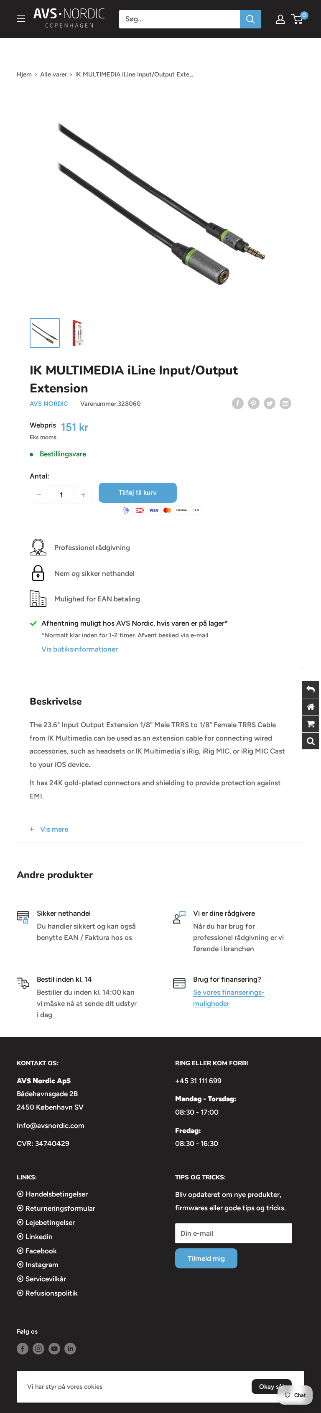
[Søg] (250, 19)
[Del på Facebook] (238, 403)
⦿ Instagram (38, 1264)
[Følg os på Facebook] (22, 1348)
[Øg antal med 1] (83, 495)
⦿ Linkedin (35, 1236)
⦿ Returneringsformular (56, 1208)
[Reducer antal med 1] (39, 495)
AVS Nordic (49, 403)
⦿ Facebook (37, 1251)
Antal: (39, 476)
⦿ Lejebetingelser (46, 1222)
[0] (297, 19)
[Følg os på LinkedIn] (70, 1348)
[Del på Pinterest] (254, 403)
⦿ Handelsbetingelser (52, 1194)
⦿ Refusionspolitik (47, 1293)
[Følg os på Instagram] (38, 1348)
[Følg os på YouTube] (54, 1348)
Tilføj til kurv (138, 492)
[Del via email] (285, 403)
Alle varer (53, 74)
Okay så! (271, 1386)
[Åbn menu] (21, 18)
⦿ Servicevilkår (41, 1279)
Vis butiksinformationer (79, 649)
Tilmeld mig (206, 1258)
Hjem (24, 74)
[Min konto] (280, 19)
